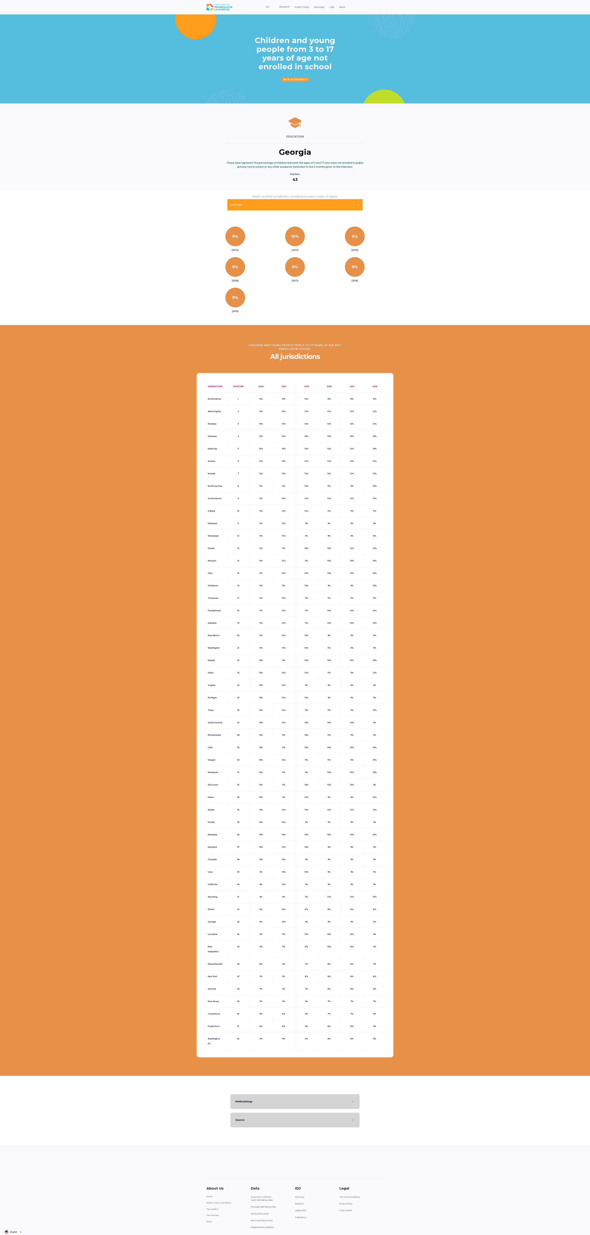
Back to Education (295, 79)
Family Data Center (260, 1214)
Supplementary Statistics (262, 1227)
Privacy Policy (345, 1204)
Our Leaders (212, 1209)
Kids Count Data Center (262, 1220)
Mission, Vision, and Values (218, 1203)
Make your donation (365, 1163)
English (13, 1232)
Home (209, 1196)
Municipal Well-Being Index (263, 1207)
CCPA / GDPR (345, 1210)
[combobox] (13, 1232)
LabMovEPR (300, 1210)
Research (299, 1204)
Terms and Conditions (349, 1197)
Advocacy (319, 7)
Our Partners (212, 1215)
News (342, 7)
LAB (331, 7)
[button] (267, 7)
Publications (300, 1217)
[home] (219, 7)
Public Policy (302, 7)
